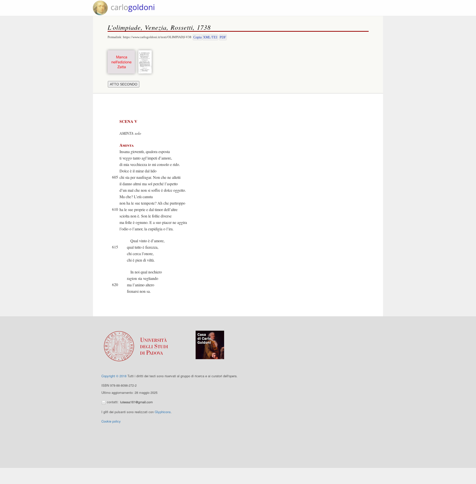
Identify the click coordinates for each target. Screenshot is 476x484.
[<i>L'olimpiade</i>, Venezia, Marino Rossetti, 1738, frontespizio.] (146, 61)
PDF (223, 37)
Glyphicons (163, 411)
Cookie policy (111, 421)
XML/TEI (210, 37)
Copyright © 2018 (113, 376)
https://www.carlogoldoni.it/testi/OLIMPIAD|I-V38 (157, 37)
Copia (197, 37)
